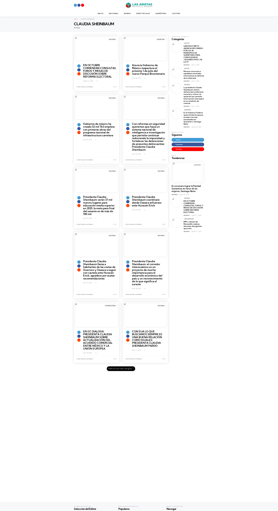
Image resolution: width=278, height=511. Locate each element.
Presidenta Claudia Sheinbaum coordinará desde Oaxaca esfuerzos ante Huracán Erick (146, 201)
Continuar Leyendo (85, 87)
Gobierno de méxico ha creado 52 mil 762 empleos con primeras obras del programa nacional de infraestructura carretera (99, 129)
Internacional (110, 305)
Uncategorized (189, 218)
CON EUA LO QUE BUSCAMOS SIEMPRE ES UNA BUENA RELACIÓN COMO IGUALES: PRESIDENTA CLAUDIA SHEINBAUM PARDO (147, 338)
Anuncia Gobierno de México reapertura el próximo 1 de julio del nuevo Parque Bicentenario (148, 69)
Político (186, 43)
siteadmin (187, 65)
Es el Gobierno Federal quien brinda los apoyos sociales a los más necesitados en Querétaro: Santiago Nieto (193, 118)
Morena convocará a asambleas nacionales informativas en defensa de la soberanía (194, 74)
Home (76, 19)
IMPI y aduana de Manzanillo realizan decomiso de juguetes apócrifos (193, 225)
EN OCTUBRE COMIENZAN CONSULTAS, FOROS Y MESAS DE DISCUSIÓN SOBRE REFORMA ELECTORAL (99, 70)
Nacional (112, 39)
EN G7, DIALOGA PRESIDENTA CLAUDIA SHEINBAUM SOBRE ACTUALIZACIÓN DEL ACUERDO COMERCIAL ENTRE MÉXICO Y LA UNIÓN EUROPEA (98, 340)
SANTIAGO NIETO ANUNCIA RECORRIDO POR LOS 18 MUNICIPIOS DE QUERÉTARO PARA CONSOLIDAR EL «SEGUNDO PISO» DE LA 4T (193, 54)
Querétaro (161, 39)
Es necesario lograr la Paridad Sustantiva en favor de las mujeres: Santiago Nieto (186, 189)
